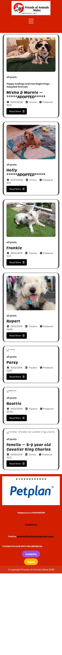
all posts (11, 77)
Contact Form (31, 524)
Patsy (12, 362)
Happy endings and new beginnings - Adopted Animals (28, 85)
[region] (31, 490)
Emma (33, 102)
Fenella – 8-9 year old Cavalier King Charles (28, 446)
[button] (31, 490)
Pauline (33, 253)
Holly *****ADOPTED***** (25, 172)
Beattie (13, 403)
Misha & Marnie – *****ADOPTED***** (25, 94)
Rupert (13, 321)
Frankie (14, 248)
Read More (15, 111)
